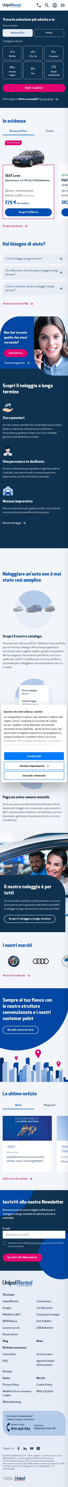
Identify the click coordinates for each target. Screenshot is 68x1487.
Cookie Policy (44, 1385)
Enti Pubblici (43, 1321)
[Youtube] (32, 1448)
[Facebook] (18, 1448)
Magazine (50, 1105)
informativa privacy (36, 1243)
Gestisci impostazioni (32, 765)
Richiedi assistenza (15, 1348)
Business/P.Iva (18, 131)
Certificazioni (44, 1308)
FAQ (5, 1361)
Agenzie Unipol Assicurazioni (45, 1363)
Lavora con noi (11, 1328)
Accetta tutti (34, 756)
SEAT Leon (12, 176)
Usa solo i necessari (34, 775)
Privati (50, 131)
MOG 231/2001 (44, 1391)
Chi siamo (8, 1295)
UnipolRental (10, 1301)
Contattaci (9, 1354)
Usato (6, 1378)
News (18, 1105)
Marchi (40, 1378)
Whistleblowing (12, 1402)
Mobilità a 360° (12, 1314)
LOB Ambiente (44, 1328)
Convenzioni (43, 1301)
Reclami (7, 1371)
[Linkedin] (25, 1448)
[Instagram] (38, 1448)
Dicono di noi (10, 1334)
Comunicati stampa (48, 1314)
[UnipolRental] (34, 1283)
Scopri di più (46, 99)
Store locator (44, 1354)
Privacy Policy (11, 1385)
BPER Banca (10, 1321)
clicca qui (48, 744)
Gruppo (7, 1308)
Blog (5, 1341)
